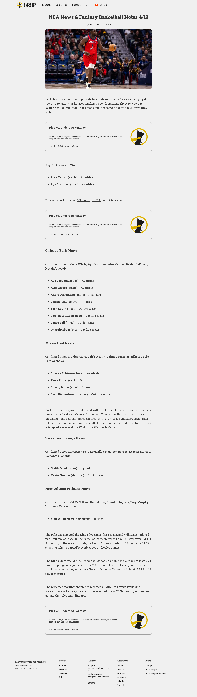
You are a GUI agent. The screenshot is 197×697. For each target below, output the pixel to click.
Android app (151, 670)
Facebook (121, 673)
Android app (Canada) (156, 673)
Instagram (121, 677)
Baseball (63, 673)
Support (98, 667)
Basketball (63, 670)
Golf (60, 677)
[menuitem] (46, 5)
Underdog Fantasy (30, 662)
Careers (91, 683)
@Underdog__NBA (88, 200)
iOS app (149, 665)
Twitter (119, 665)
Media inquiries (98, 676)
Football (62, 665)
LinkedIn (120, 681)
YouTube (120, 670)
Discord (120, 685)
